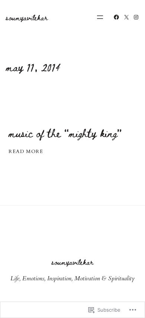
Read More (26, 152)
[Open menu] (100, 17)
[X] (126, 17)
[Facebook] (116, 17)
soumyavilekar (27, 17)
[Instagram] (136, 17)
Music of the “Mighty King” (65, 133)
